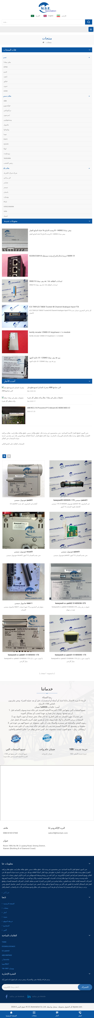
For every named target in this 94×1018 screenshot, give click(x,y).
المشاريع (6, 926)
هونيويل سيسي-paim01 (70, 552)
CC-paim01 (6, 951)
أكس (5, 930)
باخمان (6, 192)
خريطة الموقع (8, 921)
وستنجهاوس (8, 120)
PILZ (5, 202)
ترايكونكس (7, 110)
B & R (5, 139)
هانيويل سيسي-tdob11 (24, 603)
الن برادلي (7, 178)
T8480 (4, 942)
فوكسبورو (7, 106)
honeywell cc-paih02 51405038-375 (70, 603)
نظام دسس (7, 96)
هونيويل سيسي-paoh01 (23, 500)
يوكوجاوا (6, 130)
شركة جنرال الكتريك (10, 173)
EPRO (6, 67)
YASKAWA (7, 158)
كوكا (5, 149)
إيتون (5, 76)
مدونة (5, 917)
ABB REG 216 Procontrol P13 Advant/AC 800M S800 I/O (48, 408)
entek (6, 91)
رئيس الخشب (8, 163)
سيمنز (6, 187)
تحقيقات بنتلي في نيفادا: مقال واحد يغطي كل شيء (45, 398)
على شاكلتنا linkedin (39, 996)
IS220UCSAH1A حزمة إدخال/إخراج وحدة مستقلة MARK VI (52, 256)
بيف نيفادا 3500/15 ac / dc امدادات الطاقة (45, 281)
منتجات (5, 908)
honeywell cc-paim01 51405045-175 (70, 655)
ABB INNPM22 (7, 955)
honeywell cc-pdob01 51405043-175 (23, 655)
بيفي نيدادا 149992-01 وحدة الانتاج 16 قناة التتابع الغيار (50, 230)
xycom (6, 144)
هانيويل (6, 125)
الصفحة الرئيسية (8, 904)
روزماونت (7, 153)
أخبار (5, 912)
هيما (5, 134)
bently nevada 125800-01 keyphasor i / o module (49, 332)
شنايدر (6, 183)
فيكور (5, 81)
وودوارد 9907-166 (8, 968)
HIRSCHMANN (9, 206)
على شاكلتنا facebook (17, 996)
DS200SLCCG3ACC (8, 946)
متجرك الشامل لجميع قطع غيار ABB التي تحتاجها (44, 387)
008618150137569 (10, 833)
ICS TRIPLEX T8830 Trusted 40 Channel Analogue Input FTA (54, 307)
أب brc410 (5, 960)
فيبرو (5, 72)
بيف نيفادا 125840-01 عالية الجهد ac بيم (44, 358)
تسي (4, 57)
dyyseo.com (77, 1007)
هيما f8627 (5, 964)
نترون (5, 86)
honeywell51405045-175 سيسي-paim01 (70, 500)
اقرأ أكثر (6, 893)
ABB (5, 101)
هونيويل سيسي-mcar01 (23, 552)
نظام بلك (6, 168)
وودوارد (6, 197)
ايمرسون (7, 115)
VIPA (5, 211)
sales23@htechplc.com (58, 833)
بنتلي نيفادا (7, 62)
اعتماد (6, 216)
